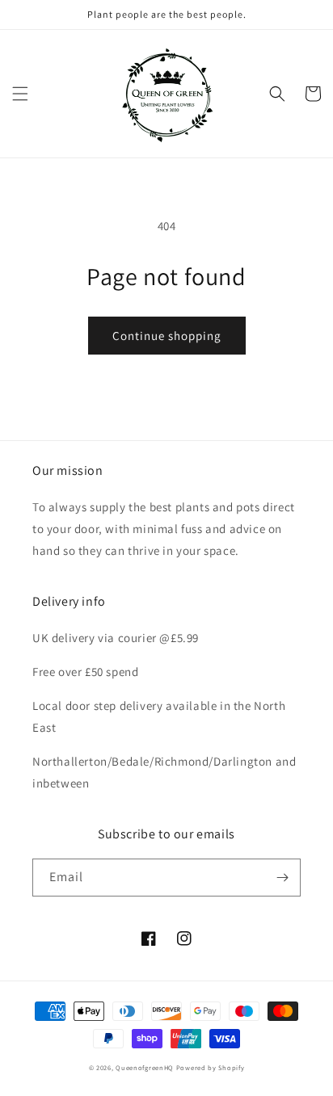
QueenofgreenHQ (145, 1067)
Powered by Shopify (210, 1067)
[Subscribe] (282, 878)
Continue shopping (166, 335)
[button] (20, 93)
